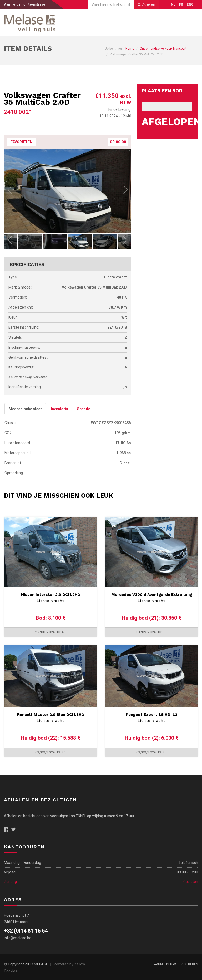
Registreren (38, 4)
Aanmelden (13, 4)
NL (173, 4)
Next (125, 191)
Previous (9, 191)
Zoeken (148, 4)
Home (129, 48)
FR (181, 4)
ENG (190, 4)
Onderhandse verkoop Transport (163, 48)
